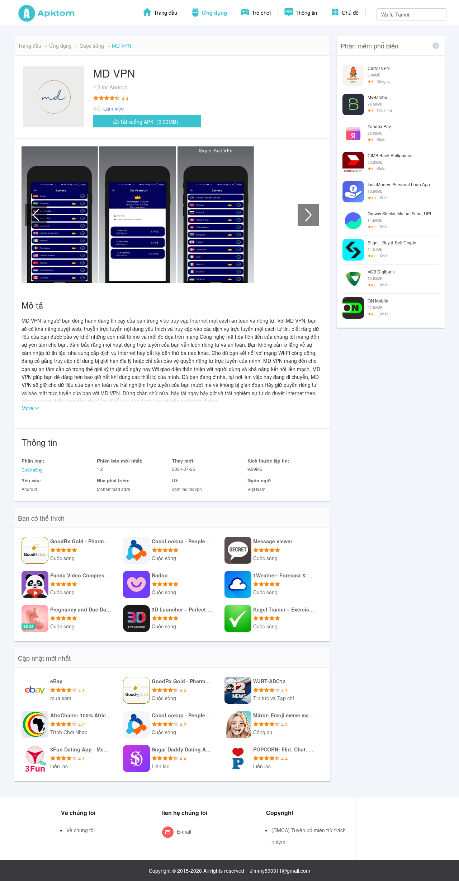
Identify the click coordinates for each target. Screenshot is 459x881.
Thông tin (305, 12)
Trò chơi (260, 12)
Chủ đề (349, 12)
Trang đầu (164, 12)
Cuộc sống (92, 45)
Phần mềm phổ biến (369, 45)
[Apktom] (46, 12)
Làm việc (113, 108)
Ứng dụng (213, 13)
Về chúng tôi (80, 830)
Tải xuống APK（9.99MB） (150, 121)
